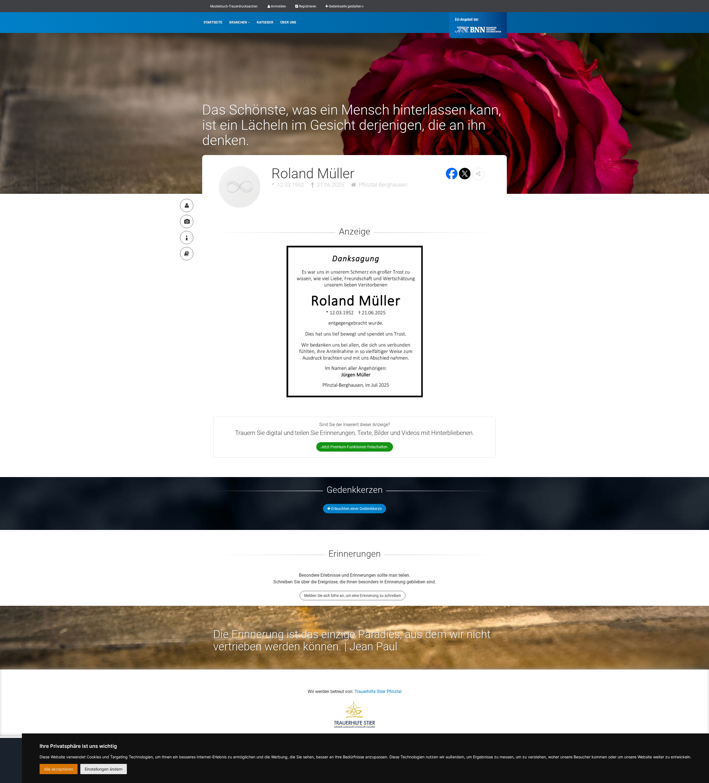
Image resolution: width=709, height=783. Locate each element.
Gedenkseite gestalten (345, 6)
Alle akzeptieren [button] (58, 769)
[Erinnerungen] (186, 253)
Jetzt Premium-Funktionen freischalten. (355, 447)
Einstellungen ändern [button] (103, 769)
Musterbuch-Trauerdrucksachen (234, 6)
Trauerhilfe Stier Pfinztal (378, 691)
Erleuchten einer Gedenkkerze (356, 508)
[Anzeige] (186, 221)
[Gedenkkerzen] (186, 237)
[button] (478, 174)
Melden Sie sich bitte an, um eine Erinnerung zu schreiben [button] (352, 595)
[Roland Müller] (186, 205)
